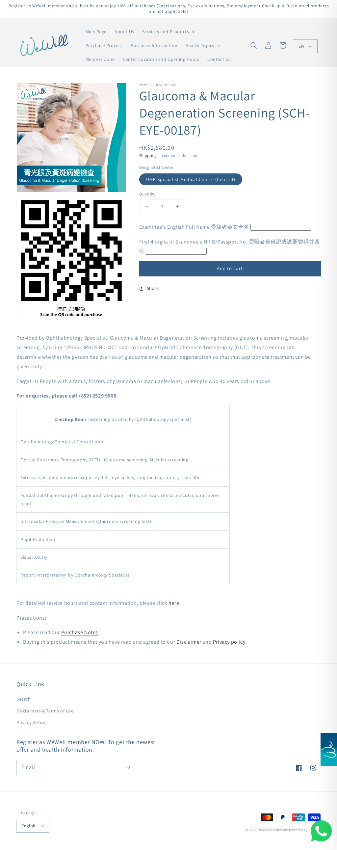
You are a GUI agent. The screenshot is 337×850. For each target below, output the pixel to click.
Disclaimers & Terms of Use (45, 711)
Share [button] (153, 288)
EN (301, 46)
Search (23, 699)
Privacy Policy (30, 722)
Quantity (147, 194)
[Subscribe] (127, 767)
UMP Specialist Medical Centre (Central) (190, 179)
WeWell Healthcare (273, 830)
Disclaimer (188, 641)
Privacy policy (229, 641)
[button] (253, 45)
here (173, 603)
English (29, 826)
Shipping (147, 155)
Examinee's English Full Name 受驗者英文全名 (194, 226)
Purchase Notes (79, 632)
